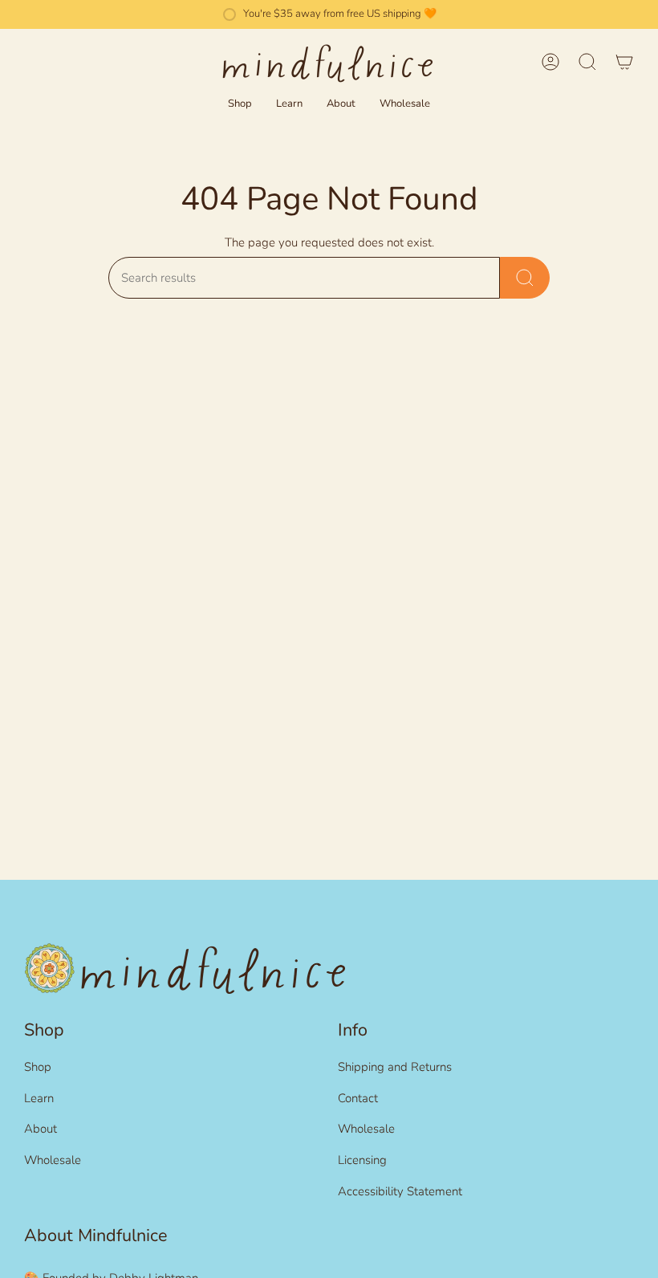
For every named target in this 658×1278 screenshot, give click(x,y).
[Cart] (624, 61)
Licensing (362, 1160)
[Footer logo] (184, 968)
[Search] (525, 278)
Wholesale (52, 1160)
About (40, 1129)
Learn (39, 1098)
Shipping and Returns (395, 1067)
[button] (240, 104)
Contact (358, 1098)
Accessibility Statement (400, 1191)
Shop (37, 1067)
